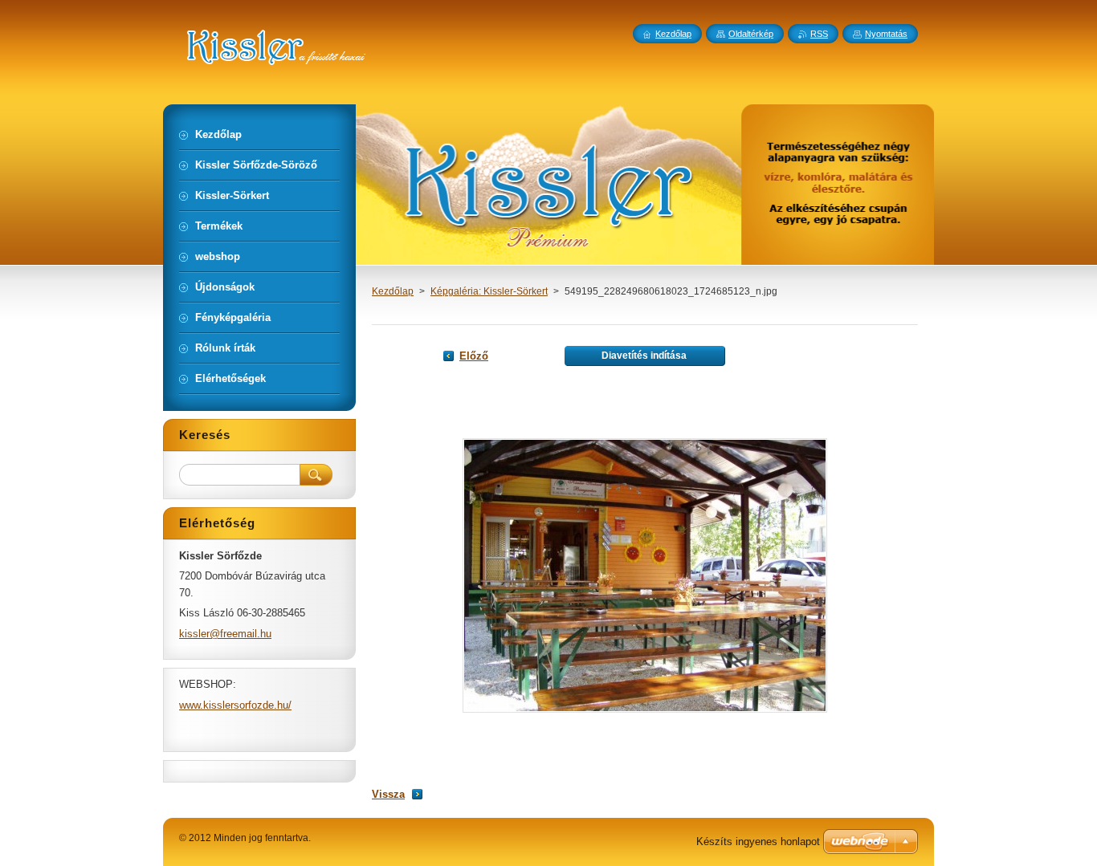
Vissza (388, 794)
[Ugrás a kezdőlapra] (392, 57)
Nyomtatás (886, 34)
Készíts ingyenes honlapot (758, 842)
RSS (819, 34)
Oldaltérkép (750, 34)
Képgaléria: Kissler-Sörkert (489, 291)
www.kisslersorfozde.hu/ (235, 705)
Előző (473, 356)
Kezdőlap (393, 291)
